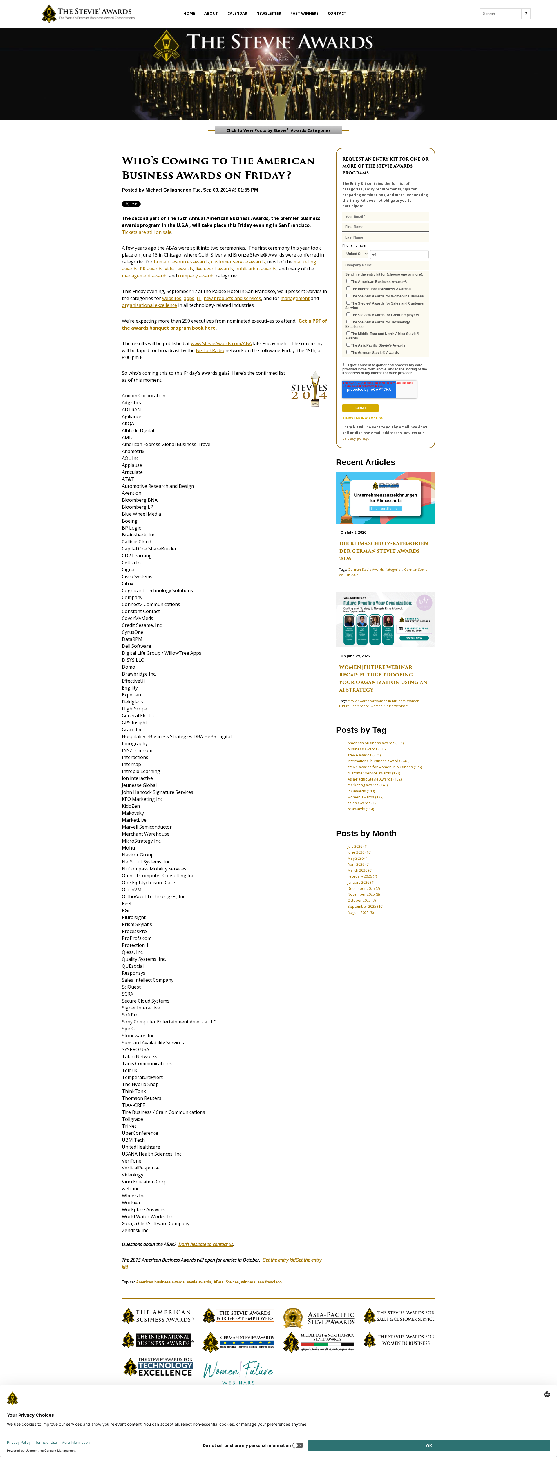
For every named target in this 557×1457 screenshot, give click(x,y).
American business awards (160, 1282)
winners (248, 1282)
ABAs (218, 1282)
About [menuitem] (211, 13)
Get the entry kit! (279, 1260)
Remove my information (362, 418)
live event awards (214, 268)
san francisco (270, 1282)
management (295, 298)
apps (189, 298)
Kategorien (393, 569)
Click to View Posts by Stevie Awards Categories (278, 130)
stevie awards (199, 1282)
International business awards (378, 760)
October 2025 (362, 900)
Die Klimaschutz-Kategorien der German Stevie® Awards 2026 (383, 551)
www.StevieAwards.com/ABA (221, 343)
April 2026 (358, 864)
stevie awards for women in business (376, 701)
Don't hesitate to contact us (205, 1244)
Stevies (232, 1282)
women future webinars (389, 706)
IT (199, 298)
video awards (179, 268)
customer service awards (238, 262)
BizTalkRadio (210, 350)
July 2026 (357, 846)
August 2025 (361, 912)
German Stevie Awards (366, 569)
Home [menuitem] (189, 13)
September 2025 (365, 906)
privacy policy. (355, 438)
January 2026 (361, 882)
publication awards (255, 268)
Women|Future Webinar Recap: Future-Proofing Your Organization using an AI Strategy (383, 679)
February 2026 (362, 876)
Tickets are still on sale (146, 232)
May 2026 (358, 858)
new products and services (232, 298)
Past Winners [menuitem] (304, 13)
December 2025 (364, 888)
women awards (365, 797)
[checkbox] (385, 317)
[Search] (526, 13)
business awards (367, 749)
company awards (196, 275)
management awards (145, 275)
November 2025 (364, 894)
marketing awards (368, 784)
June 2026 (359, 852)
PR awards (151, 268)
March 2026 (360, 870)
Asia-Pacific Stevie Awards (375, 779)
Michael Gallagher (165, 190)
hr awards (361, 809)
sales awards (363, 802)
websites (171, 298)
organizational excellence (149, 305)
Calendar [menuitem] (237, 13)
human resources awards (181, 262)
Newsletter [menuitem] (268, 13)
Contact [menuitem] (337, 13)
